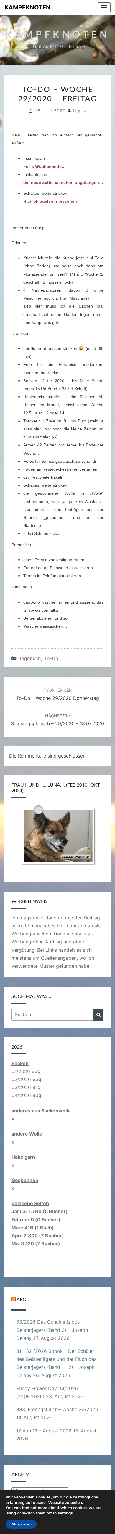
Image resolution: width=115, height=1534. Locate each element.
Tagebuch (30, 658)
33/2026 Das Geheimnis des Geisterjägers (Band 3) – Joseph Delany (52, 1330)
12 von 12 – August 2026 (44, 1431)
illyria (80, 111)
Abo (22, 1299)
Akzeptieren (21, 1524)
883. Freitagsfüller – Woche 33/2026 (57, 1409)
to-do (51, 658)
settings (65, 1513)
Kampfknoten (27, 7)
